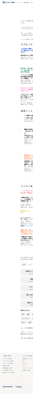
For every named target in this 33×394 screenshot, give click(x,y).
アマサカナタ (24, 202)
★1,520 (22, 242)
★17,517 (23, 103)
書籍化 (28, 80)
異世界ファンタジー (26, 206)
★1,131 (22, 221)
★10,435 (26, 168)
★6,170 (26, 119)
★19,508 (23, 57)
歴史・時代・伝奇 (25, 81)
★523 (22, 80)
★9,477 (26, 140)
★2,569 (22, 204)
